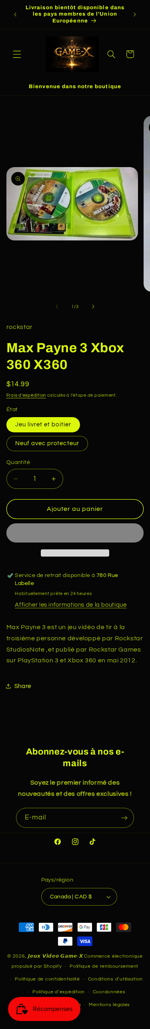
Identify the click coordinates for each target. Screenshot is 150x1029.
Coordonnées (109, 992)
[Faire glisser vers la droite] (93, 306)
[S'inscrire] (124, 817)
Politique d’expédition (58, 992)
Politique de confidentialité (47, 979)
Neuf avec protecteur (47, 443)
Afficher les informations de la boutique (70, 605)
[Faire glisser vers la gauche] (57, 306)
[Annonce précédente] (15, 14)
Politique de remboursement (104, 966)
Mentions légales (109, 1005)
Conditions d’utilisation (115, 979)
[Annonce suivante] (135, 14)
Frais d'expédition (26, 395)
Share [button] (22, 686)
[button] (17, 54)
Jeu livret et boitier (43, 425)
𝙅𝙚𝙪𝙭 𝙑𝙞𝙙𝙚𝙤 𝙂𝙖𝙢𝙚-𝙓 (55, 956)
